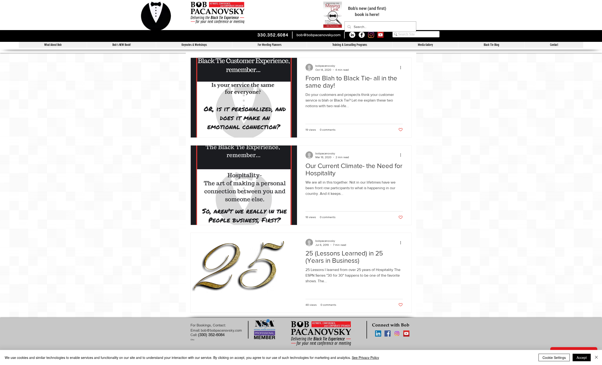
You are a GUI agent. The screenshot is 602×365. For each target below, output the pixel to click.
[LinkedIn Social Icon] (378, 333)
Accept (582, 357)
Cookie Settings (554, 357)
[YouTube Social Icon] (380, 35)
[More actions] (402, 67)
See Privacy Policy (365, 357)
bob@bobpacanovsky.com (319, 35)
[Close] (596, 357)
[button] (349, 45)
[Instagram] (371, 35)
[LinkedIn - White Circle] (352, 35)
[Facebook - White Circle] (362, 35)
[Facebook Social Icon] (387, 333)
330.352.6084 (273, 34)
